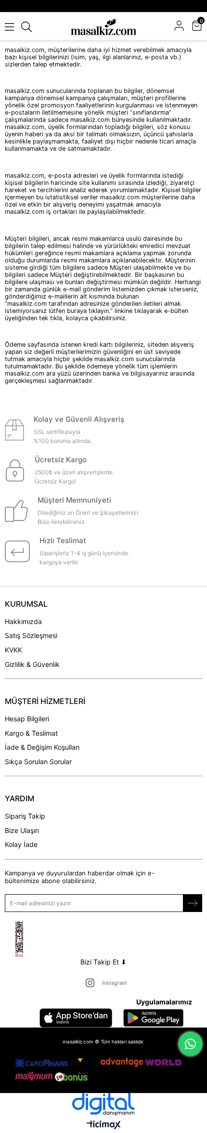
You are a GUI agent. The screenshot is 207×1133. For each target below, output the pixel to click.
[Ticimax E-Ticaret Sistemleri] (104, 1125)
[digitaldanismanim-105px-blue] (103, 1104)
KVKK (13, 650)
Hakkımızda (23, 621)
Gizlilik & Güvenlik (32, 664)
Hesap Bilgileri (27, 719)
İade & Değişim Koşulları (42, 747)
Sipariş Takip (25, 816)
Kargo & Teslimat (31, 733)
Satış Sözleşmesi (31, 635)
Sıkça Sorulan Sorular (38, 761)
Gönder (192, 903)
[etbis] (31, 940)
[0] (201, 26)
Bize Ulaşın (22, 830)
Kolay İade (21, 844)
